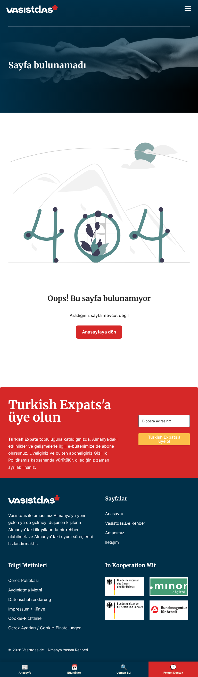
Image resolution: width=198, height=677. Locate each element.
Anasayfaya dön (99, 332)
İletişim (112, 542)
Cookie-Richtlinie (25, 618)
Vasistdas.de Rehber (125, 523)
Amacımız (114, 532)
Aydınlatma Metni (25, 589)
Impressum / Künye (26, 609)
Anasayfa (114, 513)
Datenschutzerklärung (29, 599)
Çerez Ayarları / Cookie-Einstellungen (44, 627)
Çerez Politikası (23, 580)
